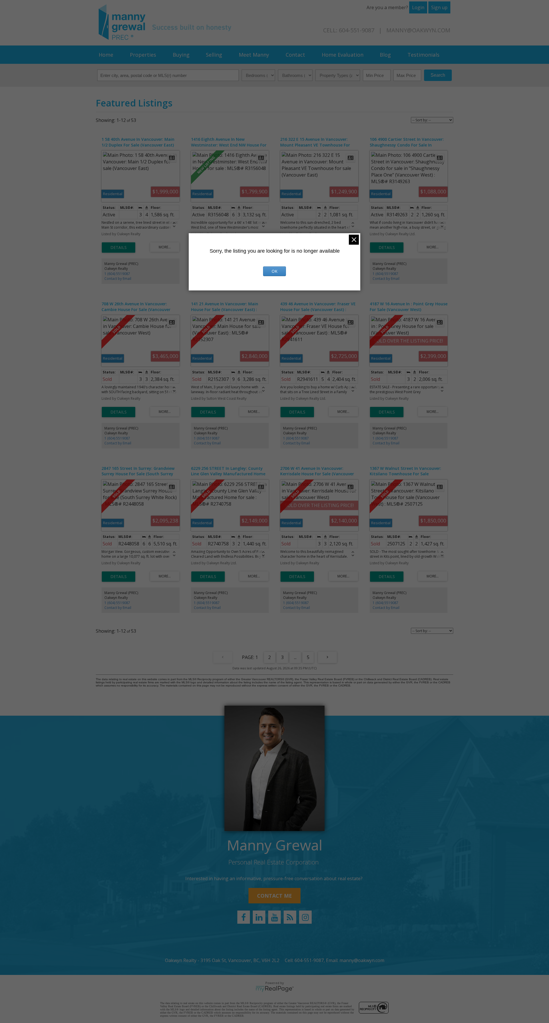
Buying (181, 54)
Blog (385, 54)
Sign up (439, 7)
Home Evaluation (342, 54)
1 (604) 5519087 (117, 273)
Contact (295, 54)
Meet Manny (254, 54)
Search (438, 75)
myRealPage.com (274, 989)
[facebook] (243, 917)
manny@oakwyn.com (418, 30)
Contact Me (274, 895)
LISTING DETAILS (118, 247)
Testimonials (423, 54)
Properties (143, 54)
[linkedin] (259, 917)
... (295, 657)
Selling (214, 54)
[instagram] (305, 917)
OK (274, 271)
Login (418, 7)
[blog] (290, 917)
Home (106, 54)
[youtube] (274, 917)
